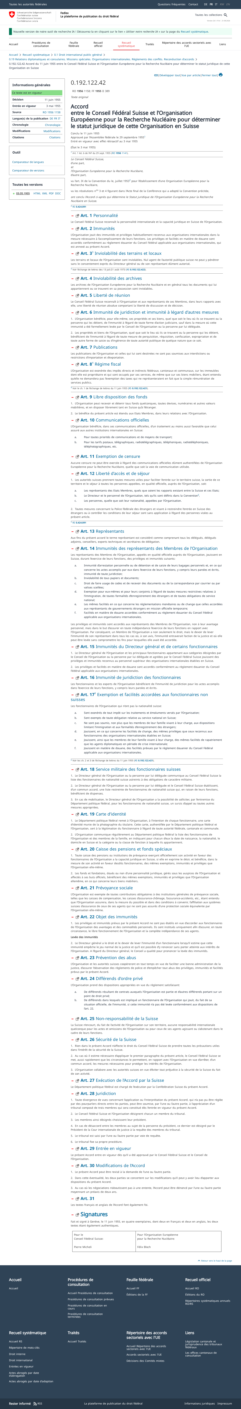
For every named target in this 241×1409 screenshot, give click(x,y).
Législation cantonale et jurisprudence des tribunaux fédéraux (203, 1344)
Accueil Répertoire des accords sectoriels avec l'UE (146, 1347)
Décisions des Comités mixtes (145, 1360)
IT (216, 4)
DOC (58, 193)
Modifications (51, 131)
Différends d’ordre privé (112, 978)
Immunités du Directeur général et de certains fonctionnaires (149, 646)
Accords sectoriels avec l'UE (144, 1354)
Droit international (21, 1360)
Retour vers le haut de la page (214, 1260)
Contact (193, 4)
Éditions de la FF (137, 1294)
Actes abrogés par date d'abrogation (24, 1374)
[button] (41, 44)
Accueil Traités (77, 1341)
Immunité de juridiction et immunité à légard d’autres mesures (150, 312)
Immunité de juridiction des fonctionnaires (131, 677)
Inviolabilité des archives (111, 278)
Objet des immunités (109, 916)
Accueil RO (192, 1288)
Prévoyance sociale (107, 887)
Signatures (94, 1214)
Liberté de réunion (105, 295)
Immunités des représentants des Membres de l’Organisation (149, 548)
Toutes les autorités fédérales (28, 4)
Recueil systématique (194, 31)
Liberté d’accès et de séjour (115, 473)
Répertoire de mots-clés (24, 1347)
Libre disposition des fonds (114, 396)
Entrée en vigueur (106, 1148)
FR (211, 4)
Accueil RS (15, 1341)
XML (44, 193)
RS (79, 206)
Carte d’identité (103, 814)
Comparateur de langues (28, 162)
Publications (99, 347)
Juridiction (98, 1093)
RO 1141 (119, 152)
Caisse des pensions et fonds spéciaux (126, 849)
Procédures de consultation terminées (85, 1315)
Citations (54, 137)
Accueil (13, 54)
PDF (51, 193)
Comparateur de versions (28, 170)
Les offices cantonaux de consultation (201, 1354)
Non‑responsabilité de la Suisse (119, 1018)
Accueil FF (133, 1288)
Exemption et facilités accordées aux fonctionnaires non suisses (139, 697)
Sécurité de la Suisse (108, 1039)
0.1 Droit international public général (78, 54)
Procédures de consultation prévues (91, 1299)
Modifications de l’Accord (113, 1165)
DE (205, 4)
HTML (37, 193)
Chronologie (52, 125)
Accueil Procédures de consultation (90, 1292)
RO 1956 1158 (51, 112)
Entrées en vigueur (21, 1366)
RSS (37, 1403)
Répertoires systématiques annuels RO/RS (207, 1302)
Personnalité (99, 215)
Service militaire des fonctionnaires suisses (131, 769)
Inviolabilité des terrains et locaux (128, 253)
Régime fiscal (108, 364)
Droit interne (17, 1353)
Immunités (98, 228)
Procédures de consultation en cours (87, 1307)
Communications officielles (115, 420)
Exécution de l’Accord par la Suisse (122, 1080)
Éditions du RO (194, 1294)
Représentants (102, 531)
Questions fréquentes (171, 4)
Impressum (224, 1403)
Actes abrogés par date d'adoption (31, 1381)
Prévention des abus (108, 957)
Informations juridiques (200, 1403)
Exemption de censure (110, 456)
